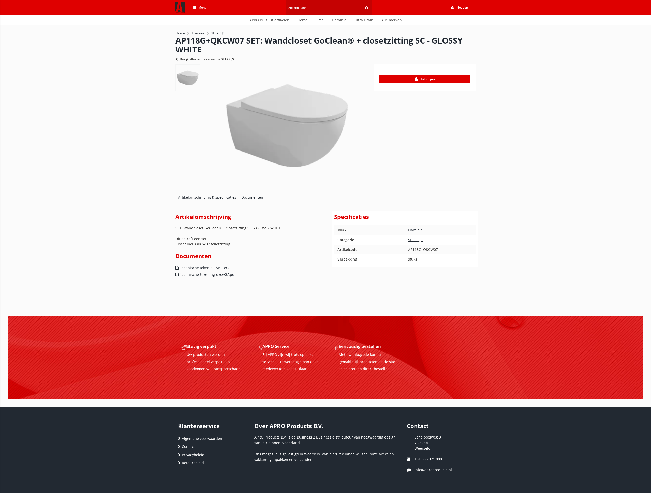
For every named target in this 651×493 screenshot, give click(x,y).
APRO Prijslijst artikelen (269, 20)
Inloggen (428, 79)
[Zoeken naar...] (367, 8)
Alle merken (391, 20)
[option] (187, 77)
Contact (188, 446)
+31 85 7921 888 (428, 459)
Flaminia (339, 20)
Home (302, 20)
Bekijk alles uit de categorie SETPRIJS (207, 59)
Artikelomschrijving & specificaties (207, 197)
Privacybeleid (193, 454)
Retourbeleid (193, 462)
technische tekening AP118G (204, 267)
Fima (320, 20)
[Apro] (178, 14)
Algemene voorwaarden (202, 438)
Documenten (252, 197)
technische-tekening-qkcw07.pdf (208, 274)
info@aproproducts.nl (433, 469)
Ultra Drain (363, 20)
